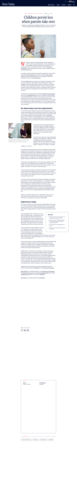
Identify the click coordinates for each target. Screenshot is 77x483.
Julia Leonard (49, 75)
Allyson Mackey (30, 75)
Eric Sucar (41, 384)
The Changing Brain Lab (31, 95)
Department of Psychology (48, 93)
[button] (38, 46)
